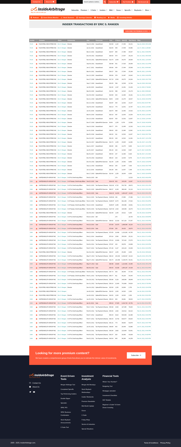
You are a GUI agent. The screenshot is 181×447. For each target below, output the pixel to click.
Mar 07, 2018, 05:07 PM (144, 134)
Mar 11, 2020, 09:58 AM (144, 91)
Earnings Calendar (85, 17)
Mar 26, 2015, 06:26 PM (144, 177)
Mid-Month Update (88, 406)
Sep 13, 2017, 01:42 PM (144, 146)
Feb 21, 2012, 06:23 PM (144, 307)
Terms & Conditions (151, 443)
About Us (35, 387)
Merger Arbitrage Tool (68, 384)
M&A (111, 10)
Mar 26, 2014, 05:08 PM (144, 217)
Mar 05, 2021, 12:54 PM (144, 71)
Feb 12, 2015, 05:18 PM (144, 201)
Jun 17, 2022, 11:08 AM (144, 48)
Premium (84, 10)
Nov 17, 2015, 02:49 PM (144, 173)
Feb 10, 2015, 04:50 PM (144, 209)
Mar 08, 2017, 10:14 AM (144, 154)
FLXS (31, 44)
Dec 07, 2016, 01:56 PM (144, 158)
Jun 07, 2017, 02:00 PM (144, 150)
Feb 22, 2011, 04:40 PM (144, 330)
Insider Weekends (88, 397)
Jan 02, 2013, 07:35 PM (144, 279)
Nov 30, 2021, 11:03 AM (144, 59)
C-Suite (93, 10)
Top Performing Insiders (68, 394)
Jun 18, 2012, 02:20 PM (144, 291)
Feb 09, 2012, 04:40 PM (144, 315)
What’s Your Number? (110, 382)
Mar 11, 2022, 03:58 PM (144, 52)
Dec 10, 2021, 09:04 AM (144, 56)
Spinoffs (128, 10)
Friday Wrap (86, 420)
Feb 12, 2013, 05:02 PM (144, 271)
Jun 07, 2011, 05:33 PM (144, 326)
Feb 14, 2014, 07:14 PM (144, 236)
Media (113, 17)
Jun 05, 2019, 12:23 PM (144, 111)
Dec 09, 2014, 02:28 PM (144, 213)
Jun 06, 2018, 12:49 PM (144, 130)
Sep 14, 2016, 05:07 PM (144, 165)
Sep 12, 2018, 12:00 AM (144, 126)
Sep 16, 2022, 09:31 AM (144, 44)
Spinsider (64, 403)
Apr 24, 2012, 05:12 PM (144, 303)
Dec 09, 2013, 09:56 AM (144, 252)
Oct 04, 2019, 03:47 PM (144, 103)
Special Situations (87, 429)
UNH (31, 177)
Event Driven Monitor (51, 17)
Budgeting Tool (107, 386)
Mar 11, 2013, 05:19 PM (144, 268)
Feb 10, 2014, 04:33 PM (144, 244)
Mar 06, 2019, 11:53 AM (144, 114)
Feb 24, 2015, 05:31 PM (144, 185)
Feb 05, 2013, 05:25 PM (144, 275)
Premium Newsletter (88, 401)
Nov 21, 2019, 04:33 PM (144, 99)
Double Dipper (65, 398)
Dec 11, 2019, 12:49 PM (144, 95)
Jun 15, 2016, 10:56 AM (144, 169)
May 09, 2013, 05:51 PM (144, 256)
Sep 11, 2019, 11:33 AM (144, 107)
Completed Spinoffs (67, 389)
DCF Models (107, 400)
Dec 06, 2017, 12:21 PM (144, 138)
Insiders (102, 10)
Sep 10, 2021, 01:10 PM (144, 63)
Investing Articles (126, 17)
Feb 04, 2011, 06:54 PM (144, 338)
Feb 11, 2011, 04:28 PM (144, 334)
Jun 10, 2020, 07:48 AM (144, 87)
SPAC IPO (64, 407)
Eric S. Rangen (62, 44)
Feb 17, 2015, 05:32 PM (144, 197)
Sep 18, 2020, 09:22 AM (144, 83)
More (147, 10)
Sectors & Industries (88, 424)
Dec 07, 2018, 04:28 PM (144, 122)
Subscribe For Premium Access (136, 31)
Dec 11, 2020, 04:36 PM (144, 75)
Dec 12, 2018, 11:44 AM (144, 118)
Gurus (118, 10)
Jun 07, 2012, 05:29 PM (144, 299)
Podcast (36, 17)
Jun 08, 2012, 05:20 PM (144, 295)
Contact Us (36, 383)
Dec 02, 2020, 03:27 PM (144, 79)
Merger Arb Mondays (89, 384)
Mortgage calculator (109, 391)
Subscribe (75, 10)
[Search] (105, 2)
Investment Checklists (110, 395)
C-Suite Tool (65, 427)
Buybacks (138, 10)
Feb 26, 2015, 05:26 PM (144, 181)
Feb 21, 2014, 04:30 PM (144, 220)
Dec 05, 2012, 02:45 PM (144, 287)
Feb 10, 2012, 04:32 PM (144, 311)
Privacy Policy (165, 443)
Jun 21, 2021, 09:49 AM (144, 67)
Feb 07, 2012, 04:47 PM (144, 323)
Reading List (101, 17)
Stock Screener (68, 17)
